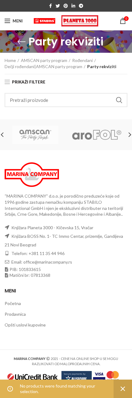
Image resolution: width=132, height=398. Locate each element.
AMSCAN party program (44, 60)
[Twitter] (58, 6)
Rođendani (82, 60)
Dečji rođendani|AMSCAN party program (43, 66)
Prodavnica (15, 314)
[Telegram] (81, 6)
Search (119, 100)
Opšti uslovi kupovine (25, 324)
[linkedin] (73, 6)
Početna (13, 303)
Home (10, 60)
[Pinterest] (66, 6)
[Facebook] (50, 6)
